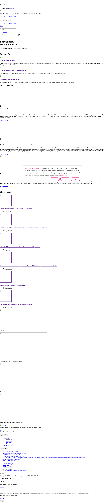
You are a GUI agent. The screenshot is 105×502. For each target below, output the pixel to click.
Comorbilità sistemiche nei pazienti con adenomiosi (16, 208)
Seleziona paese (7, 445)
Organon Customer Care (9, 16)
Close (9, 20)
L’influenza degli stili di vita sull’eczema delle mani (16, 304)
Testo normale (9, 441)
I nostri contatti (4, 448)
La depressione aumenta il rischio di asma (13, 285)
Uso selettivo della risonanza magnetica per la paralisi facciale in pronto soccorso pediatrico (28, 266)
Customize (54, 179)
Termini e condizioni (8, 466)
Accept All (75, 179)
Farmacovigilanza (7, 467)
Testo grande (9, 442)
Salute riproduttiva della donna (10, 79)
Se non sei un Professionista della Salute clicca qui (15, 470)
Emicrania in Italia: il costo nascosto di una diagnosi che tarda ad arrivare (23, 228)
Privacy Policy (6, 465)
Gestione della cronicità (7, 60)
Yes (1, 487)
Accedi (1, 26)
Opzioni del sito (4, 435)
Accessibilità (6, 438)
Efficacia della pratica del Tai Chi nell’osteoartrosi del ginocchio (20, 247)
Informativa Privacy (8, 463)
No (3, 487)
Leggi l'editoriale (4, 120)
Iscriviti (12, 8)
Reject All (65, 179)
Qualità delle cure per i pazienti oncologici (13, 70)
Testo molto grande (10, 443)
